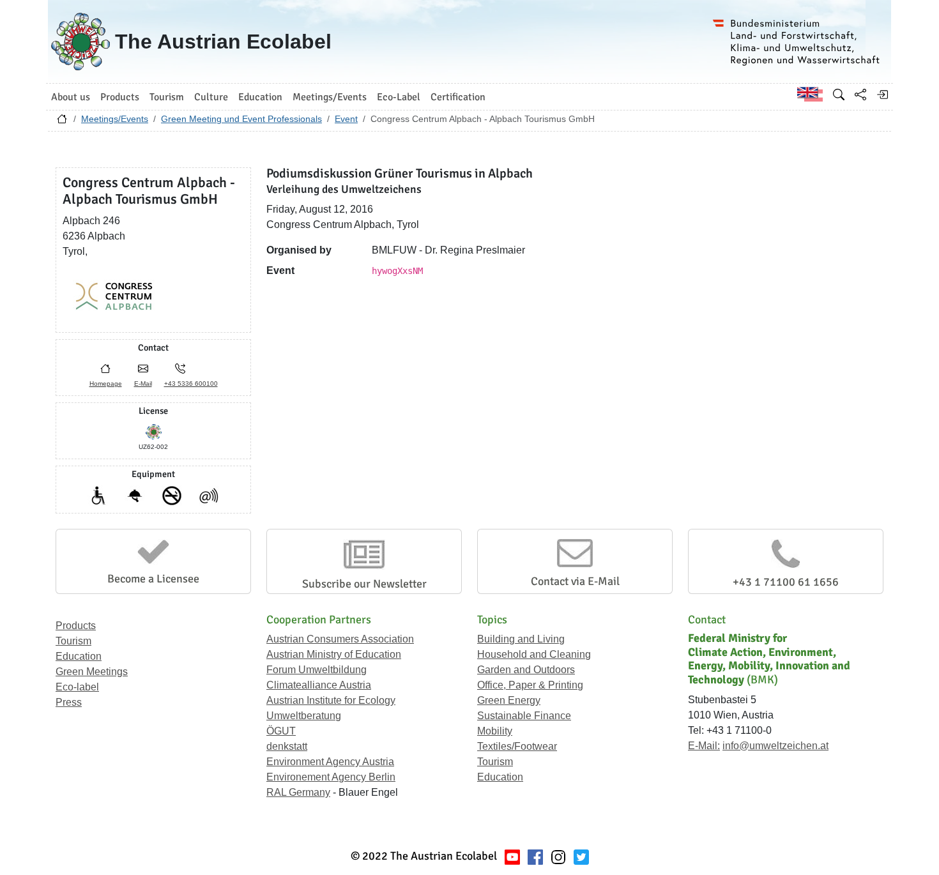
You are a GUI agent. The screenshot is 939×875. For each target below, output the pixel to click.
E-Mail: (704, 745)
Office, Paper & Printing (530, 685)
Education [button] (260, 97)
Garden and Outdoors (526, 669)
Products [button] (119, 97)
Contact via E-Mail (575, 581)
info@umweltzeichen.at (775, 745)
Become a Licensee (153, 579)
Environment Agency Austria (330, 761)
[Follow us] (558, 856)
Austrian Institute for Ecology (330, 700)
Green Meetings (92, 671)
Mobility (494, 731)
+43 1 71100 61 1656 (786, 582)
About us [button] (70, 97)
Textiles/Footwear (517, 746)
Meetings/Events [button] (330, 97)
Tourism (73, 640)
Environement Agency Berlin (330, 777)
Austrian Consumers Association (340, 639)
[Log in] (882, 94)
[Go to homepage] (62, 122)
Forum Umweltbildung (316, 669)
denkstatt (286, 746)
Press (69, 702)
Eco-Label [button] (398, 97)
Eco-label (77, 686)
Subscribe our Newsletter (364, 584)
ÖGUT (281, 731)
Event (346, 119)
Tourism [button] (166, 97)
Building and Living (521, 639)
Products (76, 625)
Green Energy (508, 700)
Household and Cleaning (534, 654)
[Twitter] (581, 856)
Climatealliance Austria (318, 685)
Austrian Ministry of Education (333, 654)
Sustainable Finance (524, 715)
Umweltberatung (303, 715)
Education (79, 656)
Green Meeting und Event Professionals (241, 119)
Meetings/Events (114, 119)
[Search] (838, 94)
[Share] (860, 94)
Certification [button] (458, 97)
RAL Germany (298, 792)
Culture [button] (211, 97)
